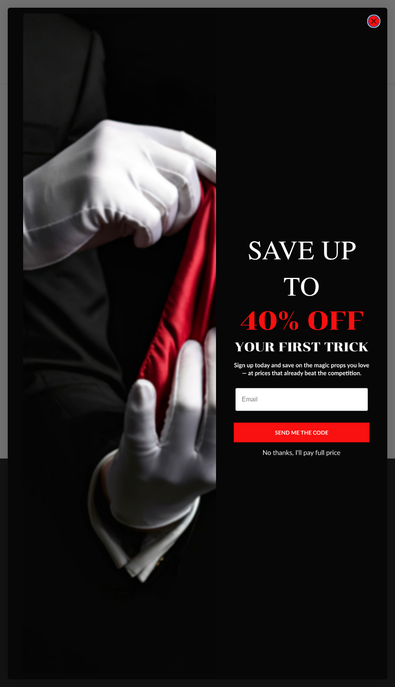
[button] (302, 433)
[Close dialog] (374, 21)
